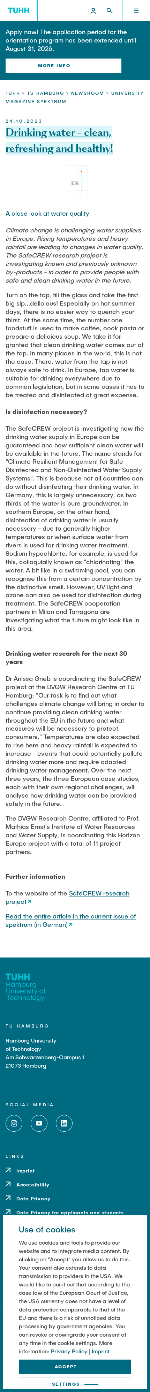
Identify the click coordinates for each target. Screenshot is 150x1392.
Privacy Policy (69, 1351)
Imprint (101, 1351)
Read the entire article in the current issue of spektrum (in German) (71, 920)
